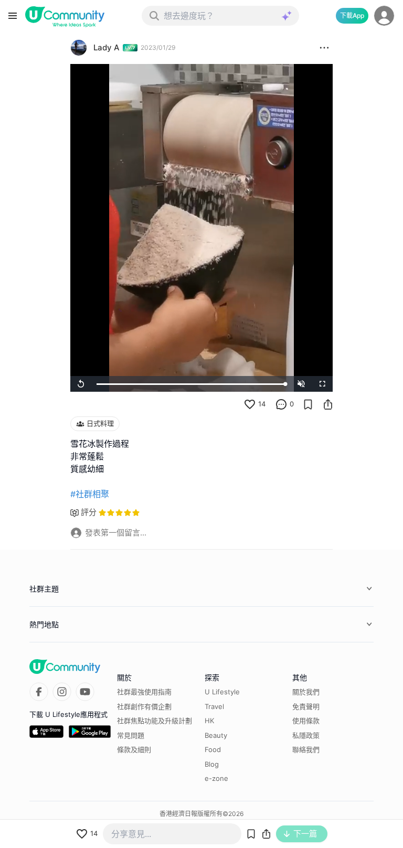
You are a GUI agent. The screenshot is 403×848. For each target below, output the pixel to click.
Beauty (216, 735)
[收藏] (308, 404)
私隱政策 (306, 735)
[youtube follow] (85, 691)
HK (209, 720)
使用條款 (306, 720)
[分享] (328, 404)
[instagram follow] (61, 691)
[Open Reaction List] (324, 47)
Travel (214, 706)
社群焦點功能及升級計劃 (154, 720)
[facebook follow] (38, 691)
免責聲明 (306, 706)
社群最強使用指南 (144, 692)
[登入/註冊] (384, 15)
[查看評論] (281, 404)
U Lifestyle (222, 692)
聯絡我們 (306, 749)
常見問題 (130, 735)
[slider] (191, 384)
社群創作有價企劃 (144, 706)
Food (213, 749)
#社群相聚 (89, 494)
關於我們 (306, 692)
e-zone (216, 778)
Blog (212, 764)
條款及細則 (134, 749)
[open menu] (12, 16)
